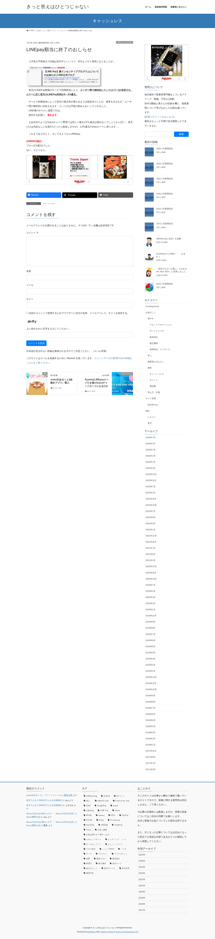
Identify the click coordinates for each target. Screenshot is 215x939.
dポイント (120, 796)
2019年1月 (150, 671)
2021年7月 (150, 548)
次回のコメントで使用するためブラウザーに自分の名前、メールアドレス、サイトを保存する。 (79, 313)
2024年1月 (150, 468)
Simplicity (118, 825)
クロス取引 (91, 849)
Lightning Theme (106, 932)
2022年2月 (150, 523)
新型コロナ (101, 859)
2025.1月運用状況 (164, 194)
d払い (88, 801)
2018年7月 (150, 708)
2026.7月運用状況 (164, 148)
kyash (115, 805)
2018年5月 (150, 720)
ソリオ (123, 849)
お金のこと (151, 312)
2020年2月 (150, 603)
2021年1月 (150, 560)
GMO (88, 805)
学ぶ (150, 355)
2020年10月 (151, 579)
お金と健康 (102, 830)
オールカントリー (93, 844)
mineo (117, 810)
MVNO (89, 815)
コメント (32, 232)
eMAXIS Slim (103, 801)
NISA (113, 815)
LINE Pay (104, 810)
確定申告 (90, 873)
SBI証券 (104, 825)
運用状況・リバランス (160, 349)
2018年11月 (151, 683)
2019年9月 (150, 622)
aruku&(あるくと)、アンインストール (43, 795)
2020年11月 (151, 573)
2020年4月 (150, 591)
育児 (150, 423)
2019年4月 (150, 652)
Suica (88, 830)
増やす (151, 318)
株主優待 (154, 343)
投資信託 (154, 337)
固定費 (153, 386)
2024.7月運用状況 (164, 209)
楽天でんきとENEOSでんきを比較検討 (44, 800)
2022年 (142, 879)
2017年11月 (151, 751)
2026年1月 (150, 443)
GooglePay (101, 805)
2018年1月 (150, 745)
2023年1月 (150, 492)
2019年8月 (150, 628)
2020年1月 (150, 609)
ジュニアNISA (108, 849)
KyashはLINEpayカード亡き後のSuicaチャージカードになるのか (97, 382)
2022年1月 (150, 529)
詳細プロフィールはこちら (159, 117)
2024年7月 (150, 462)
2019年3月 (150, 659)
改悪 (88, 859)
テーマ (89, 854)
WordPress (153, 405)
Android (107, 796)
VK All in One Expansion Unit (126, 932)
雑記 (148, 411)
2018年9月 (150, 695)
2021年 (142, 885)
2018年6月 (150, 714)
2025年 (142, 861)
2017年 (142, 910)
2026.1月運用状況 (164, 163)
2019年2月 (150, 665)
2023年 (142, 873)
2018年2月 (150, 738)
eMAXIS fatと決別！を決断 (168, 238)
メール (29, 285)
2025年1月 (150, 456)
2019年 (142, 898)
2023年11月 (151, 480)
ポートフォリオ (157, 331)
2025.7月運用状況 (164, 178)
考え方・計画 (154, 392)
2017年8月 (150, 757)
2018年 (142, 904)
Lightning (90, 810)
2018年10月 (151, 689)
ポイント (154, 380)
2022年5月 (150, 517)
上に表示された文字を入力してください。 (48, 328)
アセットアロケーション (161, 325)
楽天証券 (125, 868)
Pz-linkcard (115, 820)
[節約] (37, 383)
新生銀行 (116, 859)
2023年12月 (151, 474)
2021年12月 (151, 536)
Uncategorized (152, 306)
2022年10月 (151, 505)
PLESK (89, 820)
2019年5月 (150, 646)
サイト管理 (151, 398)
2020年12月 (151, 566)
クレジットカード (115, 844)
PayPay (125, 815)
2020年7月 (150, 585)
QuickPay (90, 825)
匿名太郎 (68, 795)
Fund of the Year (122, 801)
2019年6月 (150, 640)
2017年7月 (150, 763)
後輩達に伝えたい (156, 361)
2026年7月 (150, 437)
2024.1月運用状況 (164, 223)
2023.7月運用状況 (164, 284)
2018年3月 (150, 732)
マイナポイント (121, 854)
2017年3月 (150, 769)
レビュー (152, 417)
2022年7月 (150, 511)
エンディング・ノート (117, 839)
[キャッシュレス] (122, 383)
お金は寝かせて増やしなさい (98, 834)
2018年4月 (150, 726)
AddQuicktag (91, 796)
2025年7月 (150, 450)
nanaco (101, 815)
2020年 (142, 892)
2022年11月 (151, 499)
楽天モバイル (109, 868)
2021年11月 (151, 542)
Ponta (101, 820)
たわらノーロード (93, 839)
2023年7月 (150, 486)
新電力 (89, 863)
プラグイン (103, 854)
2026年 (142, 855)
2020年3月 (150, 597)
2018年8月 (150, 702)
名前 (28, 271)
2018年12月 (151, 677)
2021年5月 (150, 554)
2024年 (142, 867)
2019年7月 (150, 634)
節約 (150, 368)
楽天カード (117, 863)
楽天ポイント (92, 868)
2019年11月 (151, 615)
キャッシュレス (124, 42)
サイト (29, 299)
